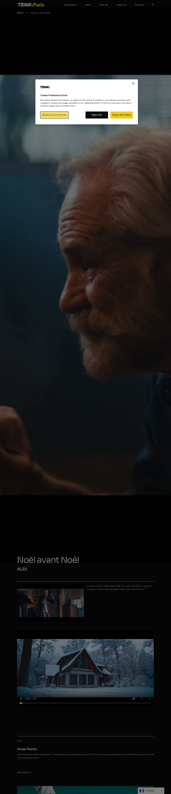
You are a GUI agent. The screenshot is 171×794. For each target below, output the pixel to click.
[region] (86, 101)
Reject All (97, 115)
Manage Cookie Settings (54, 115)
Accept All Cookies (121, 115)
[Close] (133, 83)
